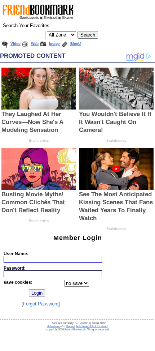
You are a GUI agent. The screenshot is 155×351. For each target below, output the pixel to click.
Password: (15, 268)
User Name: (16, 253)
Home (70, 326)
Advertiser (53, 326)
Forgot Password (40, 304)
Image (54, 44)
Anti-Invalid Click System (91, 326)
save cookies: (18, 282)
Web (35, 44)
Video (15, 44)
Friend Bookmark (75, 329)
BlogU (75, 44)
